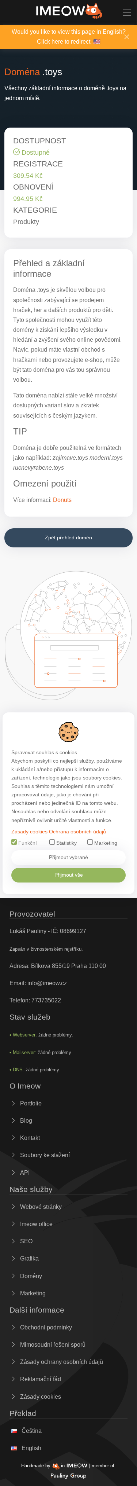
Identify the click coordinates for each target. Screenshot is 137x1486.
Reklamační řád (40, 1379)
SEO (26, 1241)
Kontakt (29, 1138)
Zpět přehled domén (68, 537)
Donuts (62, 500)
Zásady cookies (29, 831)
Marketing (105, 843)
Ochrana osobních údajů (77, 831)
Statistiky (66, 843)
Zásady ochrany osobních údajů (61, 1362)
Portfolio (30, 1103)
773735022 (46, 1000)
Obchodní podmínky (45, 1327)
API (24, 1173)
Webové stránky (40, 1207)
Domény (30, 1276)
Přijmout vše (68, 875)
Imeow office (36, 1224)
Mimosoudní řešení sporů (52, 1345)
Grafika (29, 1258)
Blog (25, 1121)
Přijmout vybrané (68, 857)
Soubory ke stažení (44, 1155)
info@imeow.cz (47, 983)
